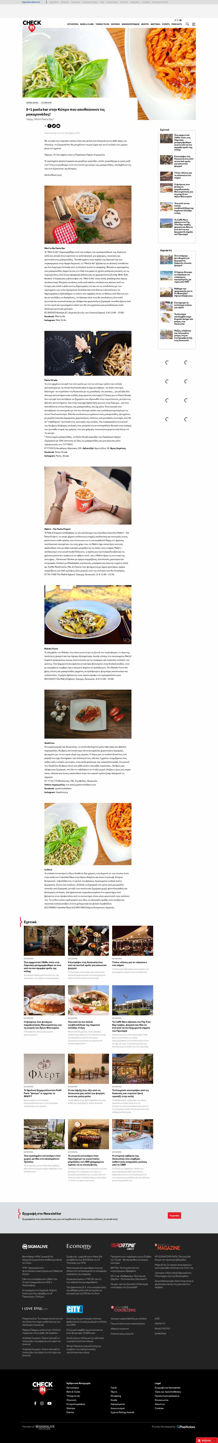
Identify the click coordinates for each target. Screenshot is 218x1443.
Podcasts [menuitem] (176, 24)
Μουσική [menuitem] (115, 24)
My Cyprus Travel (160, 2)
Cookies (159, 1408)
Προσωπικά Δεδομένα (167, 1395)
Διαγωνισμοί (118, 1408)
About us (160, 1404)
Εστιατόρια (46, 102)
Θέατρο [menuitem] (145, 24)
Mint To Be (61, 320)
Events (70, 1412)
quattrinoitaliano (63, 788)
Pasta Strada (61, 452)
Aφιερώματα (118, 1404)
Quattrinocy (62, 792)
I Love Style (112, 2)
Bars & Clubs (73, 1391)
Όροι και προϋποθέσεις (168, 1391)
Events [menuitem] (166, 24)
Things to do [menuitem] (102, 24)
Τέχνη (114, 1391)
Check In (124, 2)
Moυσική (71, 1399)
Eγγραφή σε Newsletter (168, 1387)
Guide (114, 1399)
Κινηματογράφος (75, 1404)
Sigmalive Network (31, 2)
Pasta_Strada (62, 455)
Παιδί (114, 1387)
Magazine (135, 2)
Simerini (65, 2)
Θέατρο (70, 1408)
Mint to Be (60, 316)
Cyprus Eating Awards (122, 1412)
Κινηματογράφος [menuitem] (130, 24)
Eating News (32, 102)
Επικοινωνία (161, 1399)
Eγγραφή (174, 1215)
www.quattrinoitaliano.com (83, 784)
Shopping (116, 1395)
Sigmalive (53, 2)
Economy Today (90, 2)
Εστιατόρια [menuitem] (72, 24)
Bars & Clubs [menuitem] (87, 24)
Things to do (73, 1395)
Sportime (75, 2)
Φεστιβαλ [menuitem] (155, 24)
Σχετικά (30, 922)
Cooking (146, 2)
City (102, 2)
